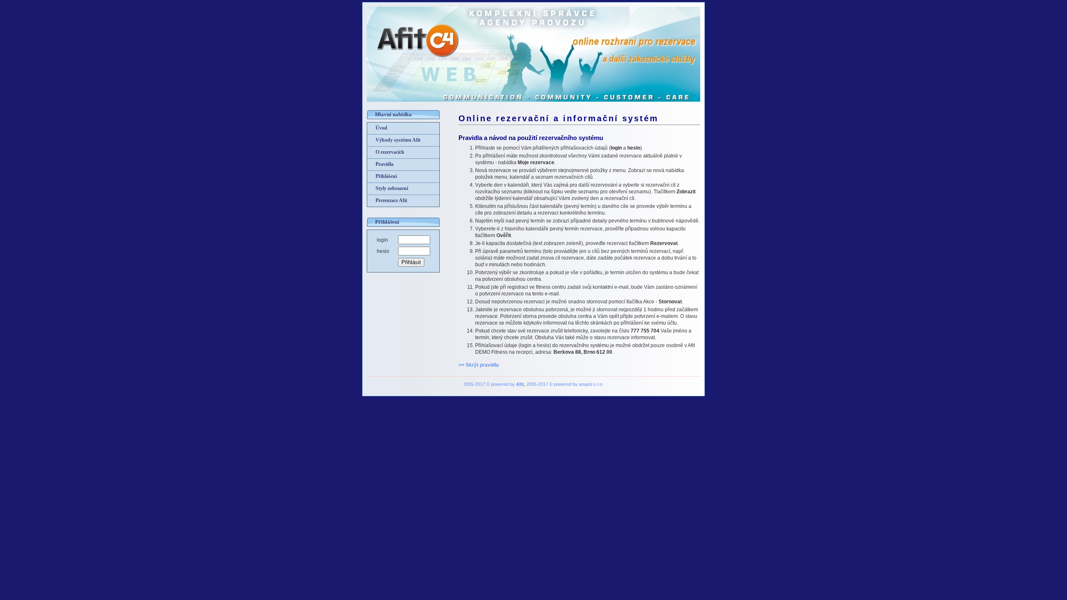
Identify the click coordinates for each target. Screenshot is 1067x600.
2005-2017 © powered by (493, 384)
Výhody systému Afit (398, 140)
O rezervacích (390, 152)
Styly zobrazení (392, 188)
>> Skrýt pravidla (478, 365)
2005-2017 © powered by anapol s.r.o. (565, 384)
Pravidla (384, 164)
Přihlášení (386, 176)
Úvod (381, 128)
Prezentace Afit (391, 200)
